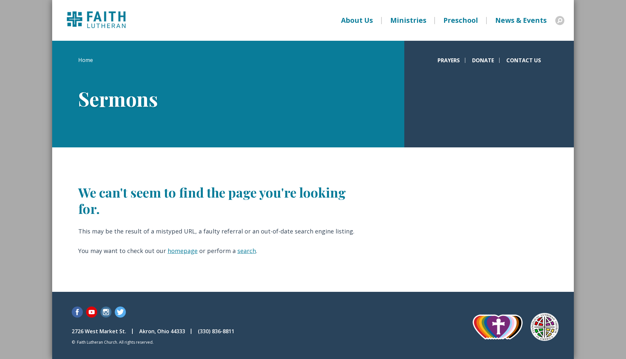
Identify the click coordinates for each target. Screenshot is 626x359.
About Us (357, 20)
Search (559, 20)
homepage (183, 251)
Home (85, 60)
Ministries (408, 20)
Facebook (77, 312)
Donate (483, 60)
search (246, 251)
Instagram (106, 312)
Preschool (460, 20)
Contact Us (523, 60)
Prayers (449, 60)
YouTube (91, 312)
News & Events (521, 20)
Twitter (120, 312)
